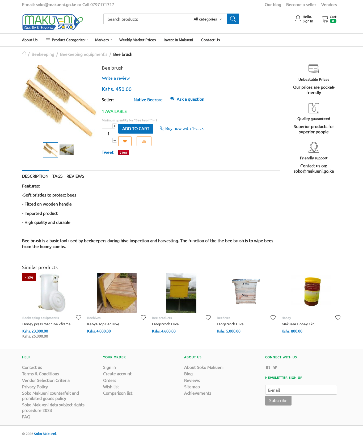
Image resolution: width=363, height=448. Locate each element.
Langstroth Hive (165, 323)
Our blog (273, 4)
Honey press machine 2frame (46, 323)
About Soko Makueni (203, 367)
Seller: (108, 99)
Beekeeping (43, 54)
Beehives (93, 317)
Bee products (162, 317)
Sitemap (192, 386)
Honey (286, 317)
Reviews (192, 380)
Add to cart (135, 128)
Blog (188, 373)
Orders (109, 380)
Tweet (107, 152)
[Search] (233, 19)
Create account (117, 373)
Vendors (329, 4)
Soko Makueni (45, 433)
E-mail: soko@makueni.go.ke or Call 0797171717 (68, 4)
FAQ (26, 416)
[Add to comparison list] (144, 141)
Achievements (197, 392)
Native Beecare (148, 99)
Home (24, 54)
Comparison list (117, 392)
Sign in (109, 367)
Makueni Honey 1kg (298, 323)
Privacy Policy (35, 386)
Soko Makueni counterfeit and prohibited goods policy (50, 395)
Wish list (111, 386)
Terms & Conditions (40, 373)
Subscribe (278, 400)
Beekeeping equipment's (83, 54)
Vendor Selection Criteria (46, 380)
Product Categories (68, 39)
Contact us (32, 367)
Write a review (116, 77)
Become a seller (301, 4)
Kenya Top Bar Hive (103, 323)
